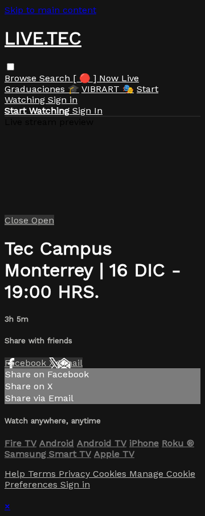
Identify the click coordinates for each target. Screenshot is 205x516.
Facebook (27, 362)
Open (42, 220)
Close (18, 220)
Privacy (76, 473)
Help (16, 473)
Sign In (87, 110)
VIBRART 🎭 (107, 89)
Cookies (111, 473)
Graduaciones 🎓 (42, 89)
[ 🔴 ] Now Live (106, 78)
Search (56, 78)
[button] (10, 66)
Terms (43, 473)
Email (70, 362)
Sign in (62, 99)
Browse (22, 78)
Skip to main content (50, 10)
